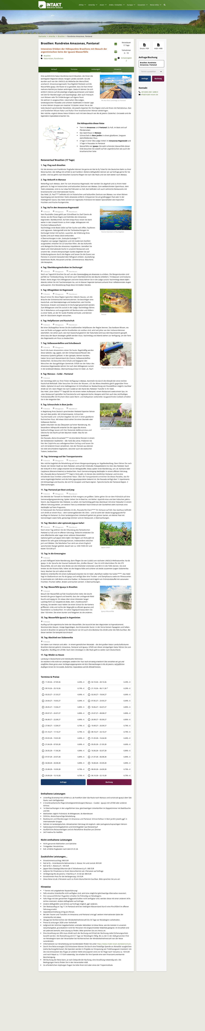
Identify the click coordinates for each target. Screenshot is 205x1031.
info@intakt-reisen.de (149, 94)
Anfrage (63, 782)
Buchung (158, 78)
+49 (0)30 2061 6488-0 (149, 92)
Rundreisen (58, 58)
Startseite (42, 36)
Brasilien (61, 36)
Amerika (52, 36)
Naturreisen (48, 58)
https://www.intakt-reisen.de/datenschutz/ (114, 944)
